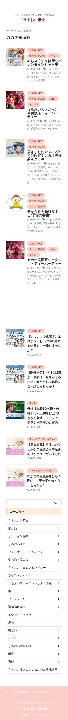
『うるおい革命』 (34, 20)
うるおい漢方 (40, 124)
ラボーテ (35, 282)
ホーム (9, 692)
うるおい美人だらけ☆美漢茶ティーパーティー (42, 113)
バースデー (46, 271)
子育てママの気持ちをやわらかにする (34, 703)
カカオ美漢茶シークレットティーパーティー (44, 262)
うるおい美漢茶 (39, 72)
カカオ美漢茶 (38, 80)
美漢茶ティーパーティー (44, 128)
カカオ (30, 230)
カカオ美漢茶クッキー (39, 171)
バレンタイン (54, 167)
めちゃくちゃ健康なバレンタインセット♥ (44, 63)
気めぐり (38, 226)
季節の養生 (49, 223)
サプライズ (33, 271)
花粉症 (39, 230)
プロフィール (36, 696)
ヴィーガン (42, 178)
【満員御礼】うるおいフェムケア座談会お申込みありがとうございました (44, 449)
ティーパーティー (36, 279)
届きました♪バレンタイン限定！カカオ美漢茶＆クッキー (44, 155)
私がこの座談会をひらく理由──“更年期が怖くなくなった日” (44, 480)
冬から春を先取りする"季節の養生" (42, 213)
